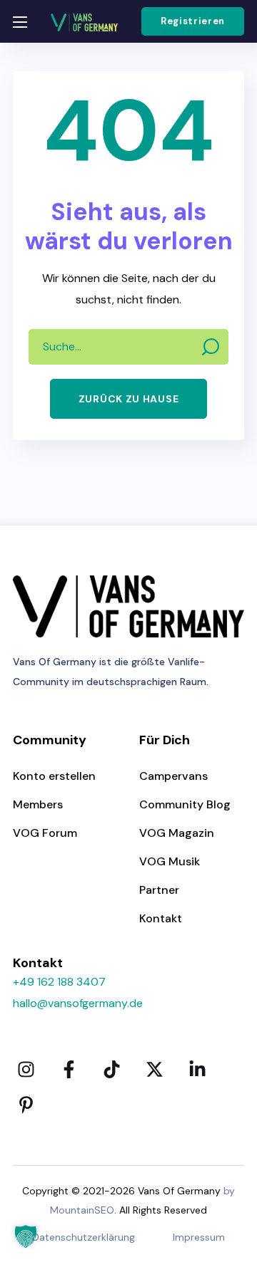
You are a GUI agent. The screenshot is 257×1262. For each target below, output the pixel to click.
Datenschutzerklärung (83, 1237)
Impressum (199, 1237)
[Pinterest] (26, 1104)
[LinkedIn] (197, 1069)
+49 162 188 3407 (59, 981)
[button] (192, 21)
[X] (154, 1069)
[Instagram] (26, 1069)
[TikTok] (111, 1069)
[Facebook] (68, 1069)
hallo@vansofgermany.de (78, 1003)
